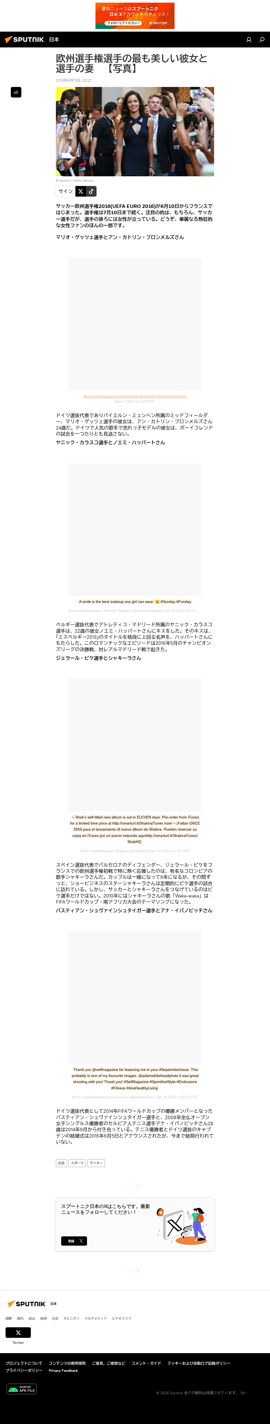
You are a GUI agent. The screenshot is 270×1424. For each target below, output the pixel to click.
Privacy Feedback (63, 1370)
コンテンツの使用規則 (67, 1363)
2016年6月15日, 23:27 (74, 80)
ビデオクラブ (121, 1318)
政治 (32, 1318)
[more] (16, 92)
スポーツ (77, 1163)
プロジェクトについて (24, 1363)
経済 (43, 1318)
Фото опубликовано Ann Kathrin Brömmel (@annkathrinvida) (135, 397)
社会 (61, 1163)
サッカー (96, 1163)
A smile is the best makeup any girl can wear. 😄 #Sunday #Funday (135, 601)
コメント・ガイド (146, 1363)
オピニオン (71, 1318)
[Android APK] (22, 1390)
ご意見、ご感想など (108, 1363)
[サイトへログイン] (249, 39)
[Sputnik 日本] (26, 44)
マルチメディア (96, 1318)
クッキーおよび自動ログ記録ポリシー (198, 1363)
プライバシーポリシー (24, 1370)
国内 (20, 1318)
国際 (9, 1318)
